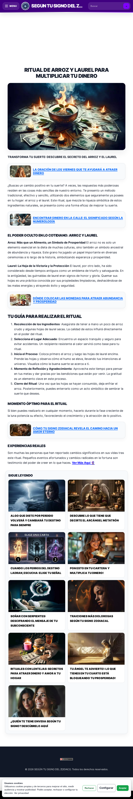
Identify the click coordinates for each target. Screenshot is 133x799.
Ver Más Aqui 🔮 (83, 462)
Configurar (106, 787)
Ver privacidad (21, 793)
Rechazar (89, 788)
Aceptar (123, 788)
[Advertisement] (66, 36)
